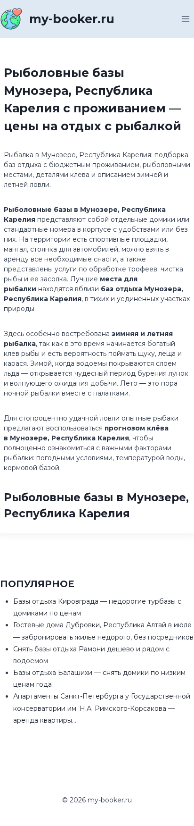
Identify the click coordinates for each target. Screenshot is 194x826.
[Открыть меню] (185, 18)
